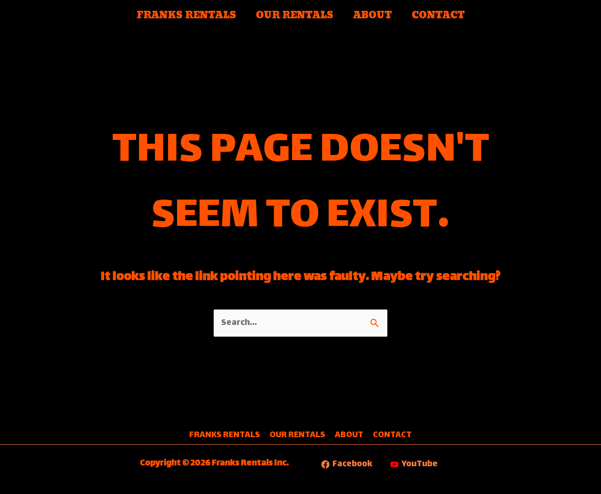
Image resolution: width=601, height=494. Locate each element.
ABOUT (372, 15)
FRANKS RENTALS (186, 15)
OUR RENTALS (294, 15)
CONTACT (438, 15)
